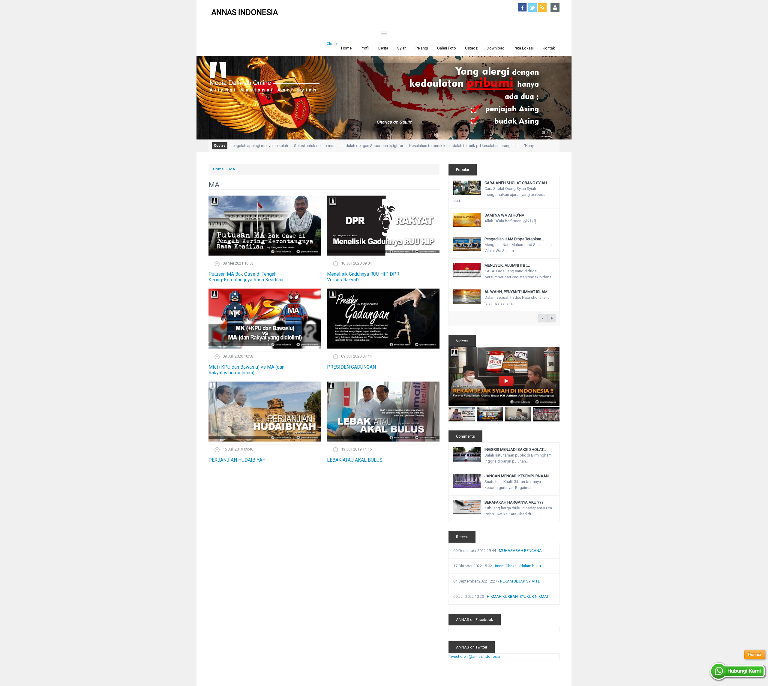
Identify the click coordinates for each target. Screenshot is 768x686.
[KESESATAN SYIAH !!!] (546, 414)
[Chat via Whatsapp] (738, 672)
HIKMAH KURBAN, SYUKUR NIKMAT (518, 596)
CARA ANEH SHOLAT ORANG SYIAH (515, 183)
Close (332, 43)
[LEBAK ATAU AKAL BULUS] (383, 412)
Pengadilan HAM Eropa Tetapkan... (514, 239)
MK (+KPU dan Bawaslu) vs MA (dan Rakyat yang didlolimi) (246, 370)
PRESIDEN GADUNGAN (351, 367)
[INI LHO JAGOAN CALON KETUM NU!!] (490, 414)
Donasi (754, 654)
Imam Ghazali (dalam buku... (519, 566)
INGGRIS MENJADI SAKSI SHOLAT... (515, 449)
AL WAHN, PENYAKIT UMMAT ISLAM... (517, 291)
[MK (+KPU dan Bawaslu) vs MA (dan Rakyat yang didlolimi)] (264, 319)
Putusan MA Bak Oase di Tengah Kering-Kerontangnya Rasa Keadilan (245, 277)
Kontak (549, 48)
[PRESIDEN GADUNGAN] (383, 319)
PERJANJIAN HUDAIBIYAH (237, 460)
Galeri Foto (446, 48)
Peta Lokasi (524, 48)
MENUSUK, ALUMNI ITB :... (507, 265)
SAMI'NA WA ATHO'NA (504, 215)
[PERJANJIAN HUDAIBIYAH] (264, 412)
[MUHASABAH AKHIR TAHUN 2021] (461, 414)
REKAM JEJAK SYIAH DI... (522, 581)
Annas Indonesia (245, 12)
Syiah (401, 48)
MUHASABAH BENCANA (520, 550)
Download (496, 48)
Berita (383, 48)
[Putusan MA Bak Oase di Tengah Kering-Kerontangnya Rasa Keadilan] (264, 226)
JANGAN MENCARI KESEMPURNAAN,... (518, 476)
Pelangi (422, 48)
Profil (365, 48)
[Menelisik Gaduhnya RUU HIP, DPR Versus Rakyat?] (383, 226)
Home (346, 48)
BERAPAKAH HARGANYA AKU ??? (514, 502)
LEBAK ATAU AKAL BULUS (354, 460)
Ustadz (471, 48)
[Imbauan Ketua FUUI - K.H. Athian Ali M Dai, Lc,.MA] (518, 414)
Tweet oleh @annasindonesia (474, 656)
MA (232, 169)
